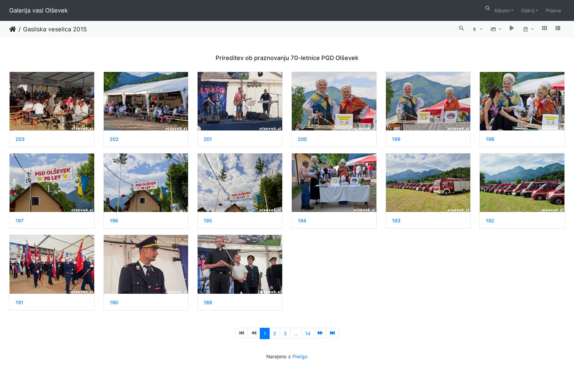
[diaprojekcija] (512, 28)
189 (208, 302)
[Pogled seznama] (558, 28)
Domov (12, 29)
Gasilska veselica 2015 (55, 29)
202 (114, 139)
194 (302, 221)
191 (19, 302)
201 (208, 139)
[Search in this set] (461, 28)
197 (20, 221)
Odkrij (528, 10)
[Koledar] (528, 29)
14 (307, 333)
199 (396, 139)
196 (114, 221)
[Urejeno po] (477, 29)
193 (396, 221)
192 (490, 221)
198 (490, 139)
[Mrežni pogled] (544, 28)
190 (114, 302)
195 (208, 221)
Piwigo (300, 356)
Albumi (502, 10)
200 (302, 139)
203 (20, 139)
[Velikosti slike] (495, 29)
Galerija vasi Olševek (38, 10)
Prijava (553, 10)
